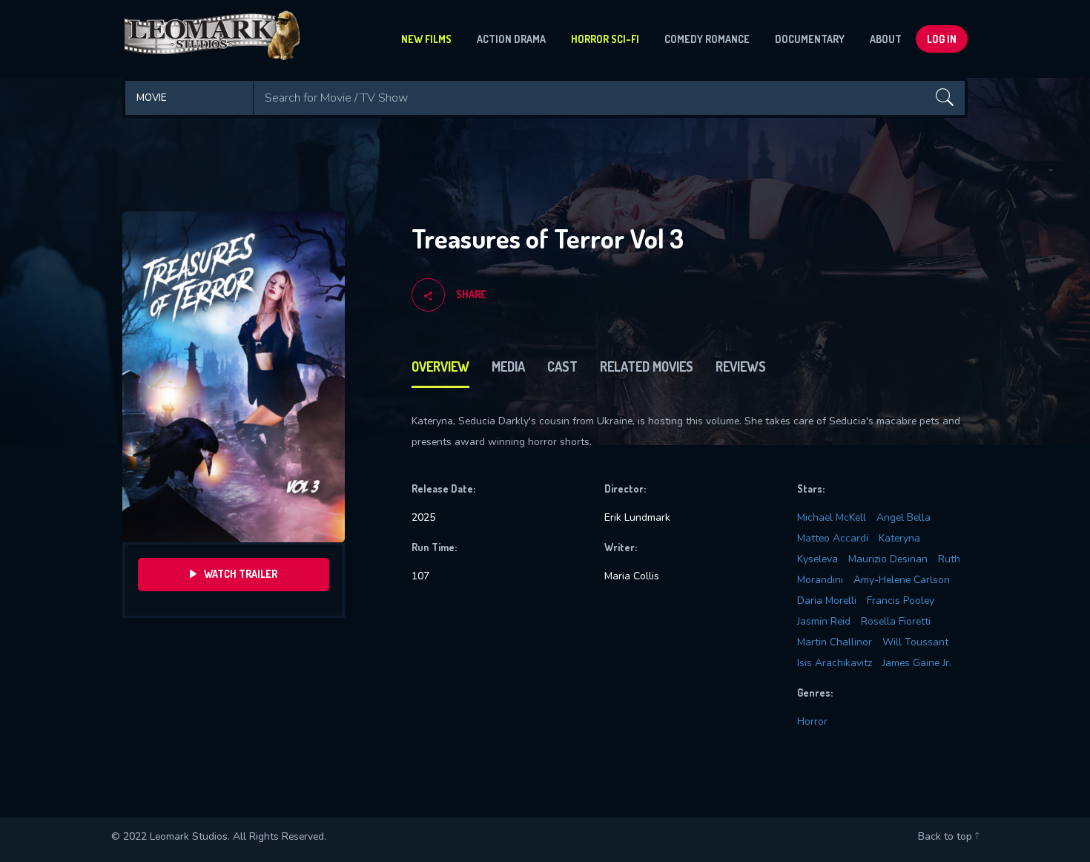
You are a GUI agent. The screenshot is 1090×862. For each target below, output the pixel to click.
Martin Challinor (834, 642)
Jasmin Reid (823, 621)
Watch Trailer (240, 573)
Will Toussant (915, 642)
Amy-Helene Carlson (901, 580)
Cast (562, 366)
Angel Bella (903, 517)
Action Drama (511, 39)
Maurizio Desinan (888, 559)
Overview (440, 366)
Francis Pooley (900, 600)
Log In (942, 39)
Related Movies (646, 366)
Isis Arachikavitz (834, 663)
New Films (426, 39)
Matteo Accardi (832, 538)
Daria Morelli (826, 600)
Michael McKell (831, 517)
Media (508, 366)
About (886, 39)
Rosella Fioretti (896, 621)
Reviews (741, 366)
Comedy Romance (707, 39)
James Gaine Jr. (916, 663)
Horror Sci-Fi (605, 39)
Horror (812, 721)
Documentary (810, 39)
